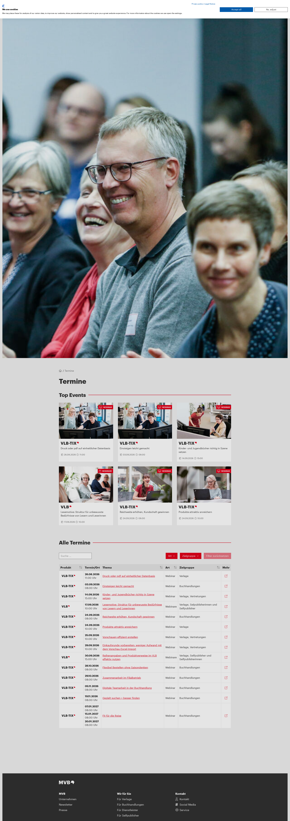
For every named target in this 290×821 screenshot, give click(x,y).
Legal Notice (210, 4)
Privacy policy (197, 4)
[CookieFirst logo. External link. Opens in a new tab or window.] (3, 6)
